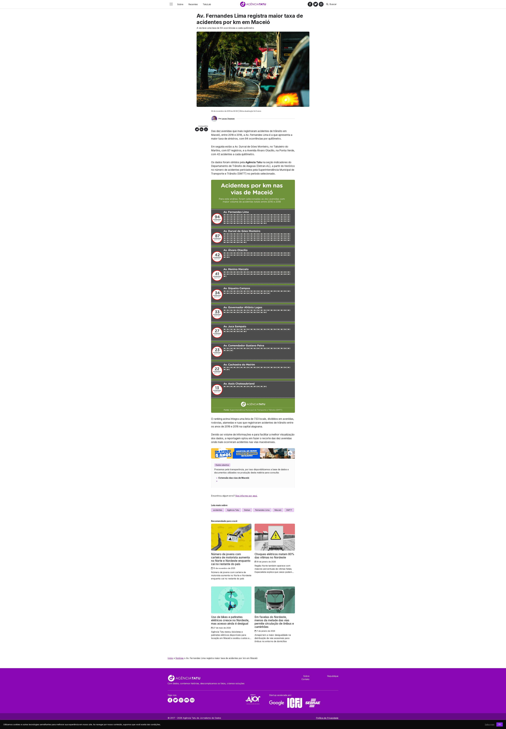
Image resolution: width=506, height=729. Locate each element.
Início (170, 658)
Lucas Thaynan (228, 119)
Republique (332, 676)
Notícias (180, 658)
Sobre (306, 676)
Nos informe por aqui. (246, 495)
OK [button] (499, 724)
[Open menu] (171, 4)
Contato (305, 679)
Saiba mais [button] (489, 724)
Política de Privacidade (327, 718)
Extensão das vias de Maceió (233, 478)
